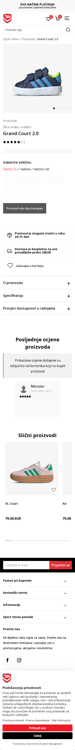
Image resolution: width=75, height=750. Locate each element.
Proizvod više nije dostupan (24, 208)
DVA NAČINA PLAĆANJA (37, 4)
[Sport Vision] (7, 18)
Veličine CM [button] (41, 169)
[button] (37, 30)
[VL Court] (31, 468)
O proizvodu (13, 282)
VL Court (11, 503)
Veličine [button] (26, 169)
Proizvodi (28, 39)
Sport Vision (11, 39)
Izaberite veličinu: (17, 162)
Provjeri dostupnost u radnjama (29, 308)
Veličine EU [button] (10, 169)
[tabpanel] (37, 78)
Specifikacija (13, 295)
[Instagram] (19, 660)
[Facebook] (7, 660)
